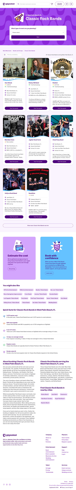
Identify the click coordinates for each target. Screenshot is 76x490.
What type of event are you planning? (23, 28)
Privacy (71, 481)
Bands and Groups (18, 50)
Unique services (66, 470)
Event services (66, 468)
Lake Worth (55, 394)
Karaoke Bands (54, 294)
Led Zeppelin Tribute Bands (11, 298)
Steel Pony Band (58, 140)
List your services (59, 4)
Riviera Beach (45, 394)
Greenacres (63, 394)
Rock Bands (64, 298)
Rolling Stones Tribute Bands (11, 302)
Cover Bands (28, 294)
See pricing (12, 268)
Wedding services (67, 472)
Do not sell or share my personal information (61, 485)
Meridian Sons (9, 140)
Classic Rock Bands (30, 50)
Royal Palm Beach (60, 398)
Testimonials (49, 472)
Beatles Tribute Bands (42, 290)
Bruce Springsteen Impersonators (13, 294)
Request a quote (66, 442)
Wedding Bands (53, 302)
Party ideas (65, 439)
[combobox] (33, 4)
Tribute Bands (26, 302)
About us (48, 437)
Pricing (48, 470)
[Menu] (71, 4)
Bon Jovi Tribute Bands (57, 290)
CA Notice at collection (67, 483)
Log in (52, 4)
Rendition (32, 193)
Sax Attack (8, 83)
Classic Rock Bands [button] (44, 19)
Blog (47, 439)
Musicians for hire (51, 456)
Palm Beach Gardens (46, 398)
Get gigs (48, 468)
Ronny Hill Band (34, 83)
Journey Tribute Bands (41, 294)
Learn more (49, 273)
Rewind (55, 83)
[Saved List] (67, 4)
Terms (65, 481)
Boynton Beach (45, 402)
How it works (65, 437)
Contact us (65, 452)
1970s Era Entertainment (10, 290)
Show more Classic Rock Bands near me (38, 225)
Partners (48, 442)
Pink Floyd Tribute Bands (37, 298)
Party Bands (24, 298)
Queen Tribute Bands (52, 298)
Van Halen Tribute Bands (39, 302)
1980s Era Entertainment (26, 290)
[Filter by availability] (14, 54)
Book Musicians (7, 50)
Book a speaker (50, 454)
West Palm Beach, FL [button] (34, 15)
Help (63, 450)
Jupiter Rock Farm (35, 140)
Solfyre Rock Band (11, 193)
